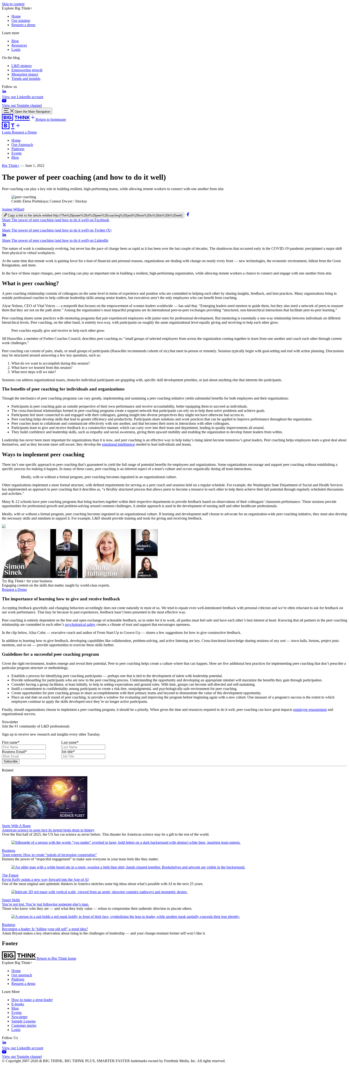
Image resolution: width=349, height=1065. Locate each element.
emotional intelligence (118, 444)
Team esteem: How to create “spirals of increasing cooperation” (49, 855)
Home (16, 16)
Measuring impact (24, 74)
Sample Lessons (23, 1021)
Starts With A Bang (16, 826)
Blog (15, 41)
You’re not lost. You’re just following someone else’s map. (45, 904)
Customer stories (23, 1025)
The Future (10, 875)
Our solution (20, 21)
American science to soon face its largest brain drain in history (48, 830)
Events (16, 153)
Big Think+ (10, 166)
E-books (17, 1004)
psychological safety (80, 624)
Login (15, 50)
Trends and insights (25, 79)
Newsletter (19, 1017)
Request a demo (23, 25)
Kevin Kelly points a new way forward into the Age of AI (45, 879)
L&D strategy (21, 66)
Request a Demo (24, 132)
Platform (17, 149)
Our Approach (22, 145)
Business (8, 850)
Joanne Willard (13, 209)
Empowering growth (26, 70)
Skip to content (13, 4)
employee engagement (310, 710)
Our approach (21, 975)
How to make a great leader (32, 1000)
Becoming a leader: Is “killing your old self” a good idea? (45, 929)
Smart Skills (11, 900)
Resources (19, 45)
